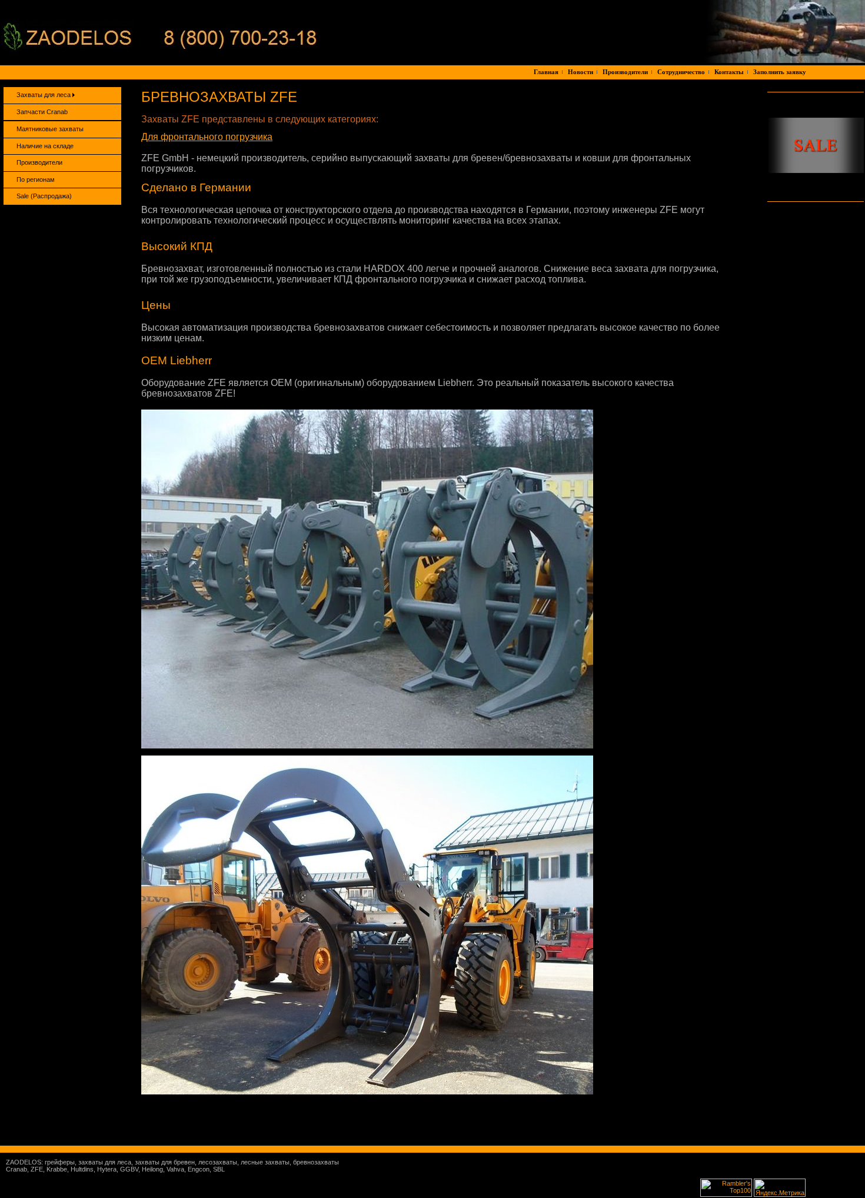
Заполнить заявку (779, 71)
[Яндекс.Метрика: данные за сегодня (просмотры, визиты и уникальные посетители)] (780, 1188)
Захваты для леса (44, 94)
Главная (546, 71)
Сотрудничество (681, 71)
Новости (580, 71)
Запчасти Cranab (42, 111)
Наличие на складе (45, 145)
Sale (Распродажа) (44, 195)
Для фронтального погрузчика (206, 137)
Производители (625, 71)
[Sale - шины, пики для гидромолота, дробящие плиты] (815, 170)
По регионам (35, 179)
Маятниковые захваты (50, 128)
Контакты (729, 71)
